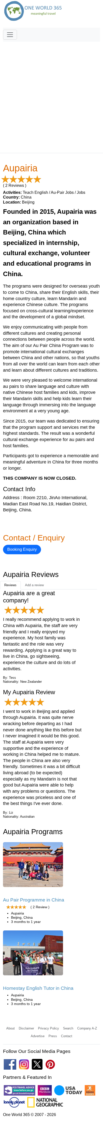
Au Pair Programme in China (33, 899)
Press (52, 1036)
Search (68, 1028)
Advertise (37, 1036)
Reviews (10, 585)
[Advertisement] (51, 95)
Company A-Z (87, 1028)
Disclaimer (26, 1028)
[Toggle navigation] (10, 35)
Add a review (34, 585)
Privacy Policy (48, 1028)
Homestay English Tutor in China (38, 988)
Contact (66, 1036)
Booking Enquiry (22, 549)
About (10, 1028)
